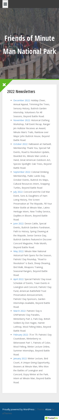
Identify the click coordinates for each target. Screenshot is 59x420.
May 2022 (18, 251)
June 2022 (18, 223)
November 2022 (21, 120)
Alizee (48, 409)
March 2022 (19, 310)
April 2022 (18, 279)
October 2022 (20, 144)
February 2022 (20, 334)
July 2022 (17, 191)
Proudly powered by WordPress (18, 409)
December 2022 (21, 100)
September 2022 (21, 171)
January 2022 (20, 358)
